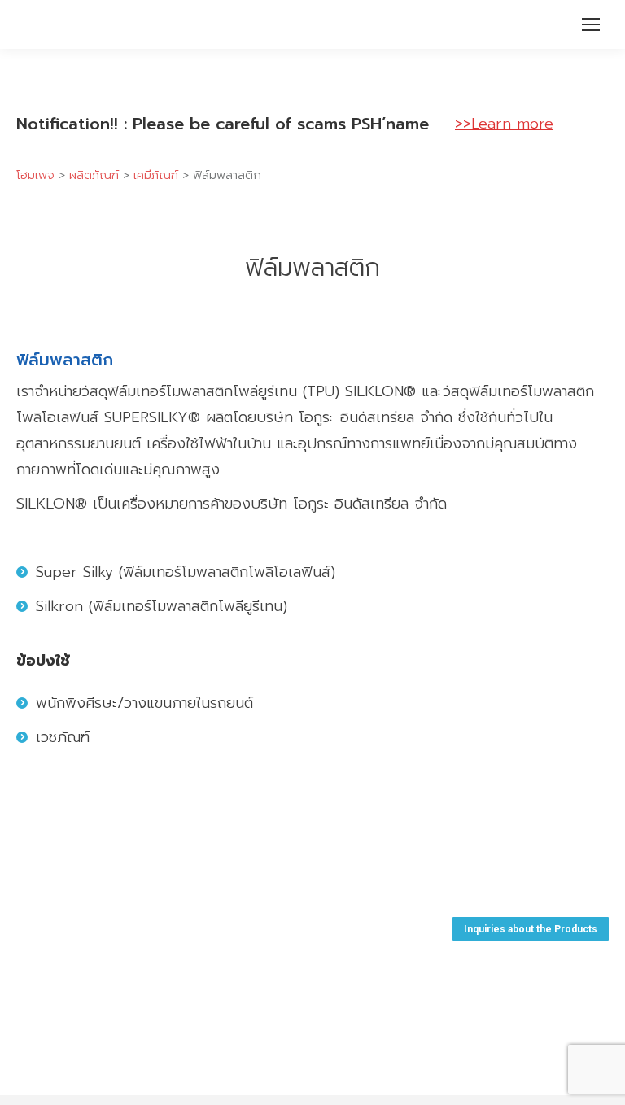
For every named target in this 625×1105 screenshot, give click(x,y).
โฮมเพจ (35, 175)
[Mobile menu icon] (590, 24)
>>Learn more (504, 123)
